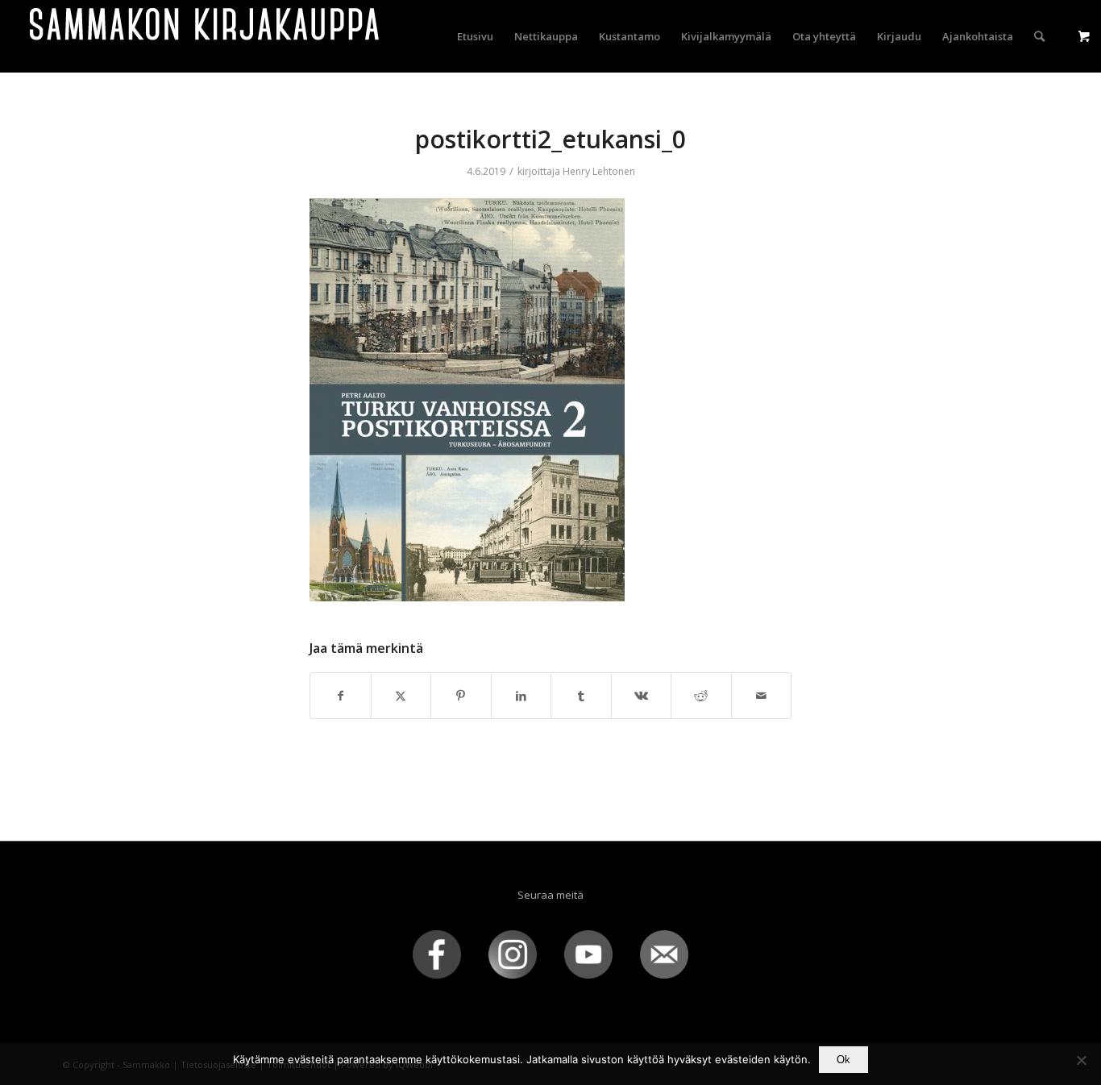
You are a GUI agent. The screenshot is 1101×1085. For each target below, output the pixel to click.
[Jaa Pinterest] (461, 695)
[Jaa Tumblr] (581, 695)
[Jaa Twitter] (401, 695)
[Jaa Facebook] (340, 695)
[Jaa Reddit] (701, 695)
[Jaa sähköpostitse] (761, 695)
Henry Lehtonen (599, 171)
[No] (1081, 1060)
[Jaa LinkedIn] (521, 695)
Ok (843, 1060)
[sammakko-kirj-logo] (205, 36)
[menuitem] (475, 36)
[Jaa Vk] (641, 695)
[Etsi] (1039, 36)
